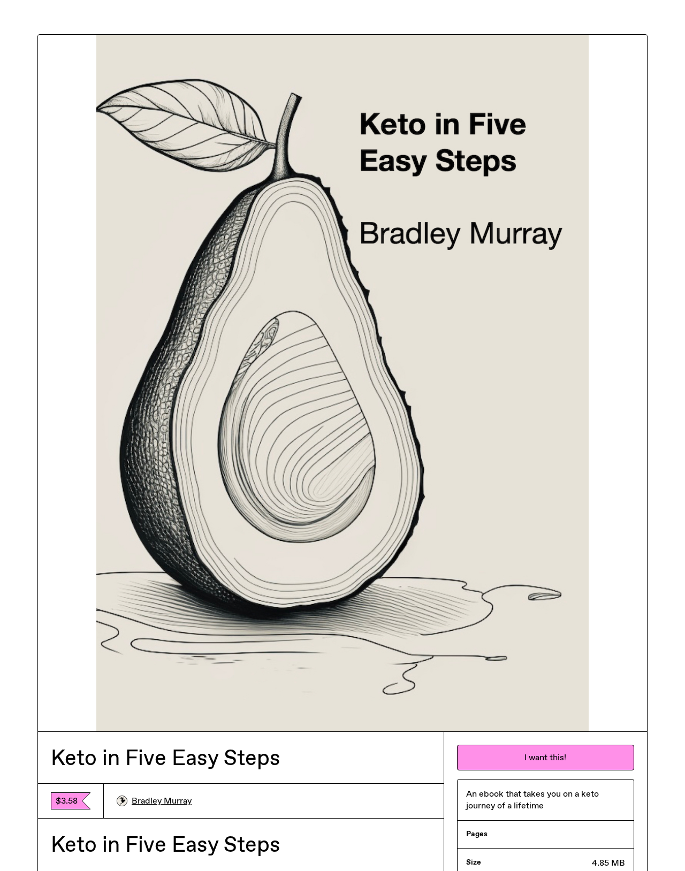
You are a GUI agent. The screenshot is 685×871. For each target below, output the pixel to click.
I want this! (545, 757)
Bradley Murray (162, 801)
